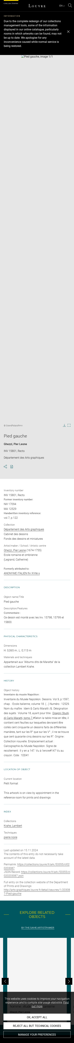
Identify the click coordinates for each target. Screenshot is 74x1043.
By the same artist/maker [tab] (37, 927)
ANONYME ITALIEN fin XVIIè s (22, 573)
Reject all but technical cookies (37, 1026)
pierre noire (10, 837)
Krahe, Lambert (13, 825)
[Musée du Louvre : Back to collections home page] (37, 5)
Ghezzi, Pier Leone (15, 444)
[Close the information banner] (68, 32)
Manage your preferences (37, 1034)
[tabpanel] (37, 981)
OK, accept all (37, 1017)
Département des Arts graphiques (24, 529)
